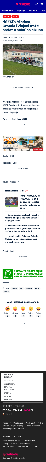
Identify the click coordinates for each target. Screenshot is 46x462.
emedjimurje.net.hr (10, 443)
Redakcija (6, 38)
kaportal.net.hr (8, 446)
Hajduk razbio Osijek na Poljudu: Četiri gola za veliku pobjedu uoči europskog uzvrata (21, 239)
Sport (15, 16)
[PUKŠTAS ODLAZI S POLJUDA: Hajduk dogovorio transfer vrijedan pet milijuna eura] (11, 202)
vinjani (6, 291)
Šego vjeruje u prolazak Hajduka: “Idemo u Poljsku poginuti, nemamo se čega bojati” (22, 218)
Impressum (7, 423)
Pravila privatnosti (33, 426)
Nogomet (7, 16)
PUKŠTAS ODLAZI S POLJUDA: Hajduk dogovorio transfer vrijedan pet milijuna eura (30, 202)
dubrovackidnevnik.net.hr (12, 441)
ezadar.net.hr (25, 443)
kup (21, 288)
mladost (29, 288)
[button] (5, 4)
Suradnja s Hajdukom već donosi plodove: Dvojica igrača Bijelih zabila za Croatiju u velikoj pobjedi (22, 228)
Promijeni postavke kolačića (13, 428)
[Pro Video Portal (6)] (23, 143)
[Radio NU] (23, 4)
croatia (14, 288)
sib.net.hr (36, 446)
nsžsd (37, 288)
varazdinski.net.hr (23, 446)
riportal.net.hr (30, 441)
